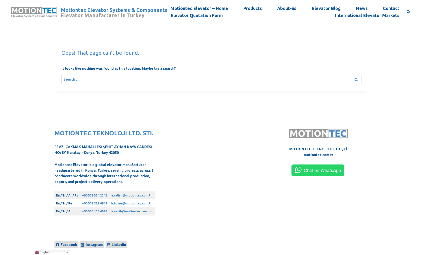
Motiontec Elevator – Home (199, 8)
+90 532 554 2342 (94, 195)
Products (252, 8)
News (362, 8)
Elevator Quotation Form (197, 15)
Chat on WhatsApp (322, 170)
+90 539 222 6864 (94, 203)
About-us (286, 8)
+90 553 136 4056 (94, 211)
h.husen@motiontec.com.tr (131, 203)
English (44, 252)
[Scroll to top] (412, 235)
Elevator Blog (326, 8)
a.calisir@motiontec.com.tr (131, 195)
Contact (391, 8)
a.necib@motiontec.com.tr (131, 211)
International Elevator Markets (367, 15)
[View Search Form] (408, 11)
